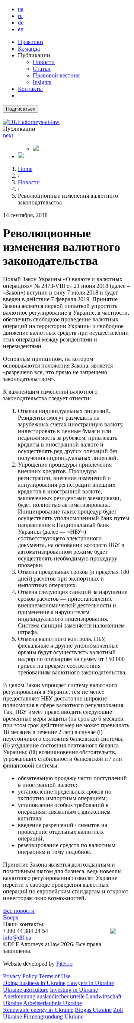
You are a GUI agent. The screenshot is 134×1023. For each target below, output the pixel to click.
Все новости (19, 911)
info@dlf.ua (17, 937)
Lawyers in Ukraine (90, 983)
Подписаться (20, 109)
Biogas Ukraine (93, 1010)
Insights (42, 82)
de (20, 22)
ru (20, 16)
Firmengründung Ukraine (53, 1016)
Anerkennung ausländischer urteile (43, 996)
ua (20, 9)
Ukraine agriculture (25, 990)
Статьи (42, 69)
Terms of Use (54, 976)
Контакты (30, 89)
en (20, 29)
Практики (30, 42)
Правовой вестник (56, 75)
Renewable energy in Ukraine (38, 1010)
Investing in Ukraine (74, 990)
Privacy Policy (20, 976)
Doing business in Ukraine (34, 983)
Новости (44, 62)
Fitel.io (64, 963)
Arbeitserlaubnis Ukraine (52, 1003)
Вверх (11, 917)
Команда (29, 48)
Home (25, 169)
